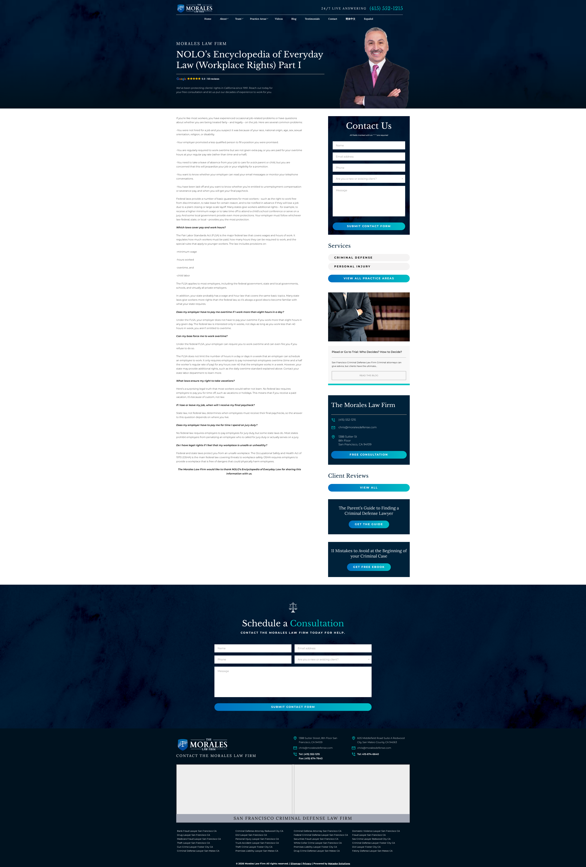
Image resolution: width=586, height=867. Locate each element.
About (223, 18)
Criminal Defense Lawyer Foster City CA (373, 843)
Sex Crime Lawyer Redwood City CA (371, 839)
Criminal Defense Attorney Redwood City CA (259, 831)
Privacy (307, 863)
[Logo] (202, 744)
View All (369, 487)
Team (238, 18)
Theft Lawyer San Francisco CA (193, 843)
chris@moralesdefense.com (357, 427)
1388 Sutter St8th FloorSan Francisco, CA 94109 (354, 440)
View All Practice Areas (369, 278)
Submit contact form (369, 226)
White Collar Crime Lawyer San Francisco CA (318, 843)
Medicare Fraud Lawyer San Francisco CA (199, 839)
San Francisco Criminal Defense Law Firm (293, 818)
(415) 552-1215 (386, 8)
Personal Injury (352, 266)
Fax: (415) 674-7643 (310, 758)
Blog (293, 18)
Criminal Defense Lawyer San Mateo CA (198, 850)
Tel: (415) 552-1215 (309, 754)
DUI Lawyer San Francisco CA (251, 835)
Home (207, 18)
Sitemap (296, 863)
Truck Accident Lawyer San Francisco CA (257, 843)
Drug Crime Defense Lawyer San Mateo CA (317, 850)
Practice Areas (258, 18)
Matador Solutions (339, 863)
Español (368, 18)
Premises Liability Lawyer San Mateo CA (256, 850)
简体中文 (350, 18)
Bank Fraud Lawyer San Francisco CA (197, 831)
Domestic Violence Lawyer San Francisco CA (376, 831)
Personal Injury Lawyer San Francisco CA (257, 839)
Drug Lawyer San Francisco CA (193, 835)
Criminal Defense (353, 257)
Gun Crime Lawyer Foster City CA (195, 846)
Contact (332, 18)
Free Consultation (369, 454)
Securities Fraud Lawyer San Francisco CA (316, 839)
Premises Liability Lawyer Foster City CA (315, 846)
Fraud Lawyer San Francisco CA (369, 835)
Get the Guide (369, 524)
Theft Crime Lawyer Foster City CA (253, 846)
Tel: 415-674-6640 (368, 754)
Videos (279, 18)
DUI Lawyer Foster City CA (366, 846)
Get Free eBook (369, 567)
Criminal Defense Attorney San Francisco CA (317, 831)
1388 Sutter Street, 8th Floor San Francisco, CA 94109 (318, 740)
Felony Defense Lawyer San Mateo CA (372, 850)
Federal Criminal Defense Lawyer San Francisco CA (321, 835)
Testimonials (312, 18)
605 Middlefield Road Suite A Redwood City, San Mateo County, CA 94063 (381, 740)
